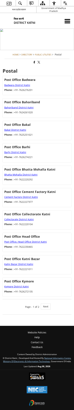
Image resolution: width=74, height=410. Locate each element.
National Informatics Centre (57, 358)
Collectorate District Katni (19, 219)
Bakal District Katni (15, 130)
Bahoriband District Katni (19, 107)
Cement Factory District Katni (21, 197)
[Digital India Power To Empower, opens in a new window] (37, 403)
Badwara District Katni (17, 85)
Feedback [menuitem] (37, 347)
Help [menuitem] (37, 337)
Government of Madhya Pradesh (53, 10)
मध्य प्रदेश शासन (19, 9)
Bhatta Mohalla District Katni (21, 174)
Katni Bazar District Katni (18, 264)
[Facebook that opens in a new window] (34, 62)
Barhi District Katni (15, 152)
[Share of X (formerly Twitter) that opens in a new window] (38, 62)
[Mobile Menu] (67, 21)
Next (45, 306)
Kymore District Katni (16, 286)
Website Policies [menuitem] (37, 332)
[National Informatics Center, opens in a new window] (37, 390)
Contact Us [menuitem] (37, 342)
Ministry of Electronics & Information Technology (26, 361)
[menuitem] (8, 3)
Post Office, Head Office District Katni (25, 241)
